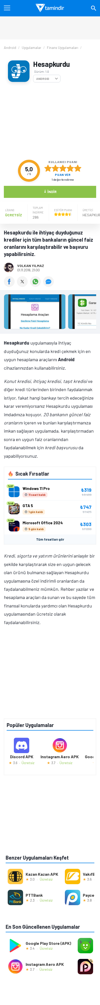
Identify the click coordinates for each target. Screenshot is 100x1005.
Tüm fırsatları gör (50, 539)
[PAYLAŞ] (10, 285)
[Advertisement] (50, 121)
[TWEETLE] (23, 285)
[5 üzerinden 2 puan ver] (55, 168)
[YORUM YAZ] (49, 285)
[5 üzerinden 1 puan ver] (48, 168)
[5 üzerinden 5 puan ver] (77, 168)
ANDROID (42, 78)
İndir (50, 191)
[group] (50, 313)
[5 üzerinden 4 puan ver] (70, 168)
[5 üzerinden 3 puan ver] (62, 168)
